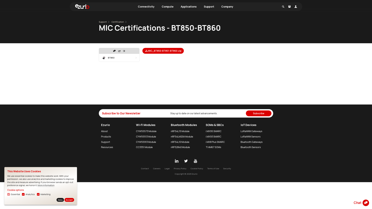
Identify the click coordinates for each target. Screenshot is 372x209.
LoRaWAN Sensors (251, 136)
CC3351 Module (144, 147)
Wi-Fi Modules (145, 125)
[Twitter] (186, 161)
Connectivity (146, 6)
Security (227, 168)
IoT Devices (248, 125)
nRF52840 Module (180, 147)
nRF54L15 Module (180, 131)
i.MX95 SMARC (213, 131)
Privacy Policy (180, 168)
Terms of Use (213, 168)
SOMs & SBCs (215, 125)
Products (106, 136)
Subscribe (258, 113)
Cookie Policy (197, 168)
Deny (60, 200)
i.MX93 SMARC (213, 136)
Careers (156, 168)
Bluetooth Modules (184, 125)
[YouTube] (195, 161)
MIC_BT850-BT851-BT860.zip (164, 50)
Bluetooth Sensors (251, 147)
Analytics (30, 194)
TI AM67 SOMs (213, 147)
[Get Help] (114, 51)
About (104, 131)
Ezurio (105, 125)
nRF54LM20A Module (182, 136)
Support (209, 6)
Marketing (45, 194)
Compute (168, 6)
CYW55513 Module (146, 136)
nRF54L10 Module (180, 142)
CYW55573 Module (146, 131)
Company (227, 6)
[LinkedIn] (176, 161)
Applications (189, 6)
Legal (167, 168)
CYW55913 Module (146, 142)
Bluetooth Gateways (252, 142)
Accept (69, 200)
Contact (145, 168)
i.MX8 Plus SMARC (215, 142)
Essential (15, 194)
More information (46, 185)
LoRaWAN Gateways (251, 131)
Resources (107, 147)
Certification (117, 21)
